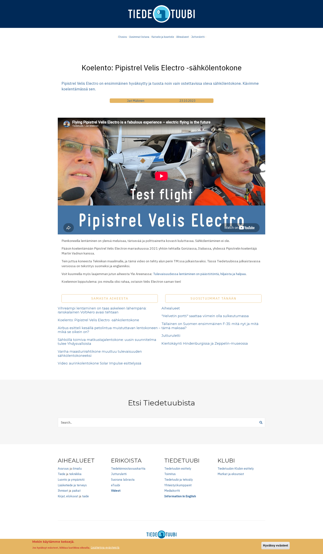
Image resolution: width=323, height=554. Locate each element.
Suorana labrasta (123, 479)
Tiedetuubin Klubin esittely (236, 468)
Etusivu (123, 37)
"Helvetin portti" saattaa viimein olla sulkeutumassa (205, 316)
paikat (76, 490)
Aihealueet (182, 37)
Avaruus (63, 468)
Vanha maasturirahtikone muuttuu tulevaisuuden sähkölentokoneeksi (100, 354)
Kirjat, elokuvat (68, 496)
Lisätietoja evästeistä (105, 547)
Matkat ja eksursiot (231, 474)
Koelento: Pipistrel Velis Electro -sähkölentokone (98, 320)
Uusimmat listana (139, 37)
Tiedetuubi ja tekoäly (178, 479)
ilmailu (77, 468)
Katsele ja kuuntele (163, 37)
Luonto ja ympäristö (71, 479)
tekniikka (75, 474)
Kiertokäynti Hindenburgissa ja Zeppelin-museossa (205, 343)
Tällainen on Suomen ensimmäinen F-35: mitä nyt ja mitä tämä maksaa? (210, 326)
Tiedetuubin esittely (177, 468)
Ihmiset (63, 490)
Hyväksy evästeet (275, 545)
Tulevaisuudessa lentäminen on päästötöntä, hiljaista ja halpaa (199, 274)
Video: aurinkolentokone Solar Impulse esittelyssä (99, 363)
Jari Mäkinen (135, 101)
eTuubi (115, 485)
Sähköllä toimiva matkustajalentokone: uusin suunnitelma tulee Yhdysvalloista (107, 342)
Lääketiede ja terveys (72, 485)
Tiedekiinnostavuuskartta (128, 468)
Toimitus (170, 474)
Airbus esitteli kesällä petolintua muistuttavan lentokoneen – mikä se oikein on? (109, 330)
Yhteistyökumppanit (178, 485)
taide (85, 496)
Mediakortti (172, 490)
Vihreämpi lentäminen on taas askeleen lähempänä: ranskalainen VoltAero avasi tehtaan (102, 310)
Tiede (61, 474)
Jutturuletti (198, 37)
